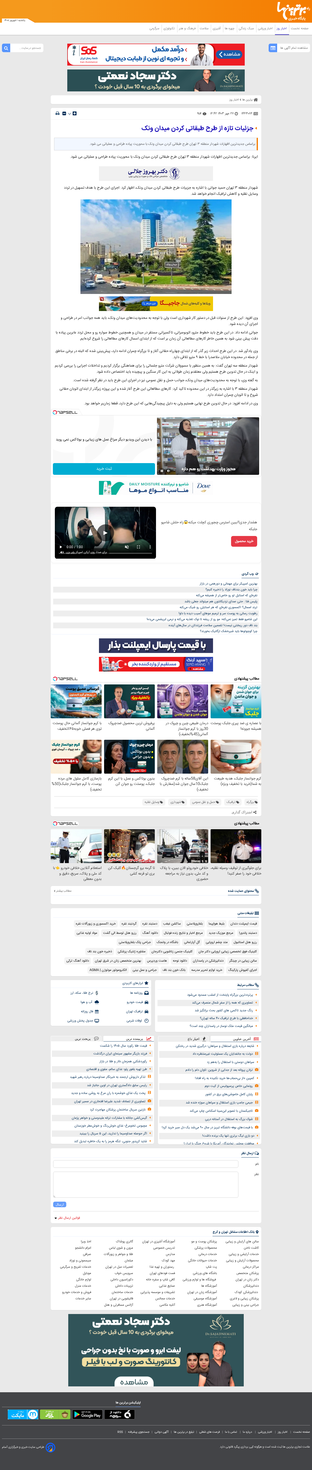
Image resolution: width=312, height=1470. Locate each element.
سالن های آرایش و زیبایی (242, 1241)
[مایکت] (23, 1415)
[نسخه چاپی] (57, 113)
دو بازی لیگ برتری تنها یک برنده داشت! (228, 1135)
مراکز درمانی (251, 1267)
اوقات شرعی (135, 1020)
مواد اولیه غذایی (87, 933)
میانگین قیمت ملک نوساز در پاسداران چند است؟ (221, 1026)
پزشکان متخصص (247, 1273)
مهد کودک (168, 1260)
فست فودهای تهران (162, 1273)
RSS (120, 1432)
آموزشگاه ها (209, 1286)
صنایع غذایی (167, 1286)
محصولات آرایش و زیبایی (242, 1260)
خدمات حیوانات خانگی (202, 1260)
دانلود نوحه (180, 961)
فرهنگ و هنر (187, 28)
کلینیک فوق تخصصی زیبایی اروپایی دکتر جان (227, 951)
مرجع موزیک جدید (221, 933)
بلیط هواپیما (216, 923)
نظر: (256, 1174)
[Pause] (162, 471)
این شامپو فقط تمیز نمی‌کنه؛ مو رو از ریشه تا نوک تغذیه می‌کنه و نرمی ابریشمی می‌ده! (202, 619)
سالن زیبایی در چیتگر (243, 961)
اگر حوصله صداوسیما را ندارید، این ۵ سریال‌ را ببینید (113, 1133)
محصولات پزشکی (206, 1248)
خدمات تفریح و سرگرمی (75, 1267)
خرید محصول (244, 541)
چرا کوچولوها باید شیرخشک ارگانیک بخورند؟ (228, 631)
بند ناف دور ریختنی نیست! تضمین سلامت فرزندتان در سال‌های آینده (213, 625)
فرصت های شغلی (209, 1432)
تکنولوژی (169, 28)
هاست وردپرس (157, 961)
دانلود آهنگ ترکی (77, 961)
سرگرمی (154, 28)
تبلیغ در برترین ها (184, 1432)
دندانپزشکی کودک (247, 1292)
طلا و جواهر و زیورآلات (118, 1254)
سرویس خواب (124, 1273)
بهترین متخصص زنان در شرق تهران (118, 961)
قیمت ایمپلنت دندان (243, 923)
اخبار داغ (193, 1039)
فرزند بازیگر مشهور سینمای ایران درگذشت (120, 1053)
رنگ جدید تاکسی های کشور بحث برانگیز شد (224, 1010)
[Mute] (169, 471)
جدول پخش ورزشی (80, 1020)
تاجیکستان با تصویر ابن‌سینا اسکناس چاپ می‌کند (221, 1111)
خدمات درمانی (207, 1254)
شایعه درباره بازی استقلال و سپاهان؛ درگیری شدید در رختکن (215, 1046)
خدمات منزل (83, 1286)
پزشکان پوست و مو (204, 1241)
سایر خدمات (83, 1298)
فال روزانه (87, 1011)
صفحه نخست (300, 28)
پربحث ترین (83, 1039)
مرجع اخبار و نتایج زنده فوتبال (183, 933)
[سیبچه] (119, 1415)
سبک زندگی (247, 28)
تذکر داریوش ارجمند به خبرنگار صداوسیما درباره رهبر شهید (108, 1077)
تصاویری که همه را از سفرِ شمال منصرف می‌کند (222, 1002)
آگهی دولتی (162, 1432)
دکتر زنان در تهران (247, 1279)
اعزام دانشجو (83, 1248)
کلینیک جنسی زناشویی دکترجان (172, 951)
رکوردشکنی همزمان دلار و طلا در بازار (123, 1061)
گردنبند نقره (129, 923)
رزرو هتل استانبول (245, 942)
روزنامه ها (136, 993)
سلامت (204, 28)
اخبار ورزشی (265, 28)
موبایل (87, 1273)
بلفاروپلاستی (195, 923)
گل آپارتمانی (192, 942)
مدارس (170, 1254)
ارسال (60, 1204)
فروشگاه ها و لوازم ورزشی (200, 1279)
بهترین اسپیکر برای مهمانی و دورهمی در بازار (228, 583)
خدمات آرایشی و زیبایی (244, 1254)
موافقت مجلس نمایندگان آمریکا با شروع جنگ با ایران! (219, 1143)
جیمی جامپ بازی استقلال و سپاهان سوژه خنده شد (219, 1102)
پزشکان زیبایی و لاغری (244, 1298)
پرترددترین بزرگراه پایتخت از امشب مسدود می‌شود (220, 995)
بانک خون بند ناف (174, 970)
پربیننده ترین (134, 1039)
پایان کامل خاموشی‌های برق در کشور (229, 1094)
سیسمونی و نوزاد (80, 1260)
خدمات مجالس (165, 1298)
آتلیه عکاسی (167, 1305)
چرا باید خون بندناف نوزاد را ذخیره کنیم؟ (231, 589)
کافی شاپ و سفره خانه (160, 1279)
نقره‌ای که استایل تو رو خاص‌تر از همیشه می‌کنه (226, 595)
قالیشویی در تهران (121, 1298)
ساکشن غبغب (172, 923)
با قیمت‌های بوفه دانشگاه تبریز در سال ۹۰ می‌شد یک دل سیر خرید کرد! (207, 1127)
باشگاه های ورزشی (205, 1273)
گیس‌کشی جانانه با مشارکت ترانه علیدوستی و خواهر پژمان (109, 1118)
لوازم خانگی (83, 1279)
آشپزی (217, 28)
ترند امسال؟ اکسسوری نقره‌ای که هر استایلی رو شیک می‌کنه (218, 607)
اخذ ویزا (86, 1241)
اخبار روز (282, 28)
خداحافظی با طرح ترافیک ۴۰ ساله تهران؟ (226, 1018)
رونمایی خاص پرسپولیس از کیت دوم (229, 1086)
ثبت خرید (104, 469)
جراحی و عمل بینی (145, 970)
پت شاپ (211, 1267)
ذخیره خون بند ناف (99, 951)
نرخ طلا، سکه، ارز (81, 993)
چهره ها (230, 28)
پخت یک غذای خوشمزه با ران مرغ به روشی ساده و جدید (108, 1093)
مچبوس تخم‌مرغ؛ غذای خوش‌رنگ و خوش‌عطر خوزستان (110, 1126)
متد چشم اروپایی (217, 942)
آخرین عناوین (242, 1039)
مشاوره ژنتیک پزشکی (132, 951)
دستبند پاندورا (248, 933)
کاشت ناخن (251, 1248)
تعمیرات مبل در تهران (119, 1267)
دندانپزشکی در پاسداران (208, 961)
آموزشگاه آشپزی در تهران (158, 1241)
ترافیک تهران (134, 1011)
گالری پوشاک (124, 1241)
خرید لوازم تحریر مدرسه (206, 970)
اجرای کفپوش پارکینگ (242, 970)
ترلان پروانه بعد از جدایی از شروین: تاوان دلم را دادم (219, 1070)
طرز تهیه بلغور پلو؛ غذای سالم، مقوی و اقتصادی (116, 1069)
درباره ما (248, 1432)
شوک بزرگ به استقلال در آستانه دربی (229, 1119)
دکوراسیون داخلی (121, 1279)
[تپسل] (54, 412)
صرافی (87, 1254)
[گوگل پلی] (87, 1415)
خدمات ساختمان (122, 1292)
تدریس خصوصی (164, 1248)
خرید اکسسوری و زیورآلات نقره (96, 923)
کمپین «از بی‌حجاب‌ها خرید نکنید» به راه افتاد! (224, 1078)
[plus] (74, 113)
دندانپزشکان (251, 1286)
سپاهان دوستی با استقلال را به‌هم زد (230, 1062)
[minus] (64, 113)
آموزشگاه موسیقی (205, 1298)
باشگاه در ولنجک (167, 942)
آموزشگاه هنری (207, 1305)
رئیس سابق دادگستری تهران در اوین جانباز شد (117, 1085)
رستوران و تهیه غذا (162, 1267)
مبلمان (129, 1260)
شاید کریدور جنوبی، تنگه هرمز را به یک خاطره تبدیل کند (110, 1141)
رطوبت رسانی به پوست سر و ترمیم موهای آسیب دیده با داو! (218, 613)
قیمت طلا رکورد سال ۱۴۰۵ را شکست (123, 1046)
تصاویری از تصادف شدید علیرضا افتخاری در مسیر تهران (110, 1101)
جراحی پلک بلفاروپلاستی (135, 942)
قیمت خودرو (135, 1002)
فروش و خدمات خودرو (76, 1292)
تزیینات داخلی (124, 1286)
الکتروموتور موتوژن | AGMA (108, 970)
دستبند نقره (149, 923)
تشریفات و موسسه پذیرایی (157, 1292)
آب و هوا (87, 1002)
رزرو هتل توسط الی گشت (119, 933)
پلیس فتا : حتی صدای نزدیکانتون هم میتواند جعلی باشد (221, 601)
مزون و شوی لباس (121, 1248)
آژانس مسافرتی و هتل (118, 1305)
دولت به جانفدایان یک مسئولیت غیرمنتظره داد (223, 1053)
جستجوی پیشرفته (138, 1432)
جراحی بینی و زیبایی (245, 1305)
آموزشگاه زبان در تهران (202, 1292)
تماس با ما (231, 1432)
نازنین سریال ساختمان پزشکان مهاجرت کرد (118, 1109)
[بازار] (55, 1415)
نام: (257, 1164)
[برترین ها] (291, 11)
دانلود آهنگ (150, 933)
